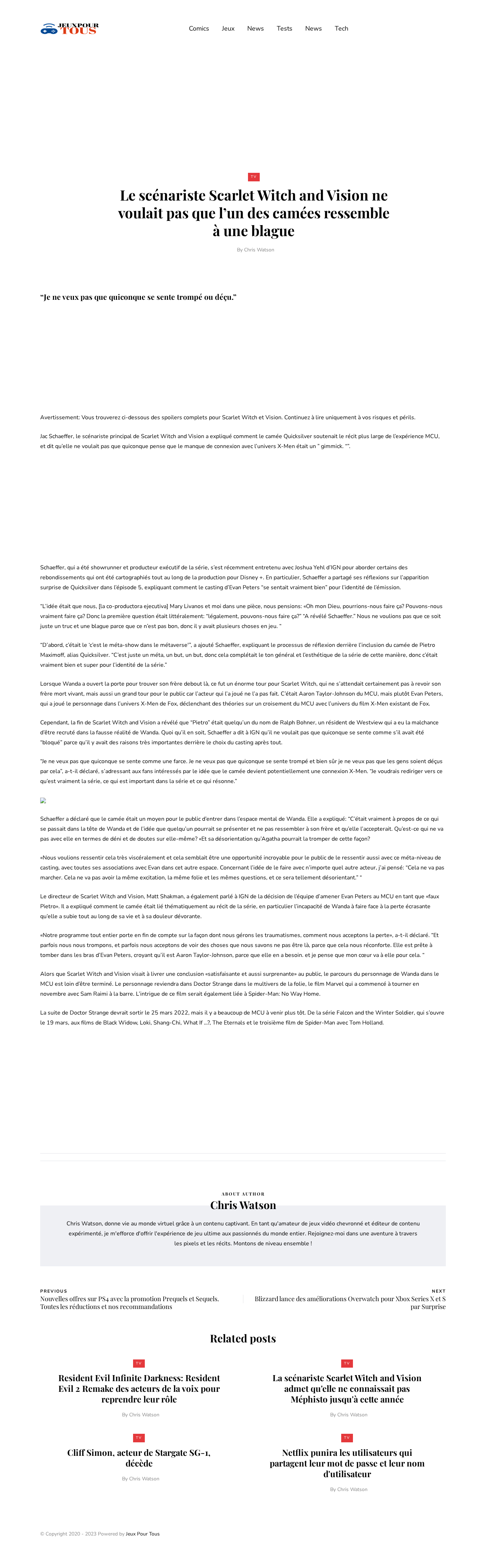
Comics (199, 28)
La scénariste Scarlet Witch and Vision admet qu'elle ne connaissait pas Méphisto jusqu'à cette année (347, 1388)
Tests (284, 28)
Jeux (228, 28)
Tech (341, 28)
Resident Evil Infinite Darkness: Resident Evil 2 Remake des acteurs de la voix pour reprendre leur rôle (139, 1388)
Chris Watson (259, 249)
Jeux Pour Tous (143, 1534)
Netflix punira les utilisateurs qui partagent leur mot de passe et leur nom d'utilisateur (347, 1463)
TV (254, 176)
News (255, 28)
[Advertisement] (243, 109)
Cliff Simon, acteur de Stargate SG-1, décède (139, 1458)
